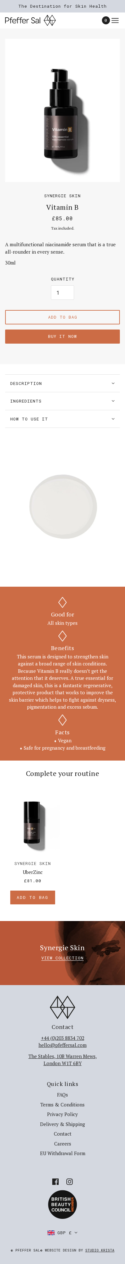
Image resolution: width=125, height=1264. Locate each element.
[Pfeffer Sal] (36, 20)
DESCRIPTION (26, 383)
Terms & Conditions (62, 1104)
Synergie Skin (62, 196)
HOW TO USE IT (29, 419)
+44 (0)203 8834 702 (62, 1038)
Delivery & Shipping (62, 1124)
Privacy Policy (62, 1114)
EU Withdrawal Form (62, 1153)
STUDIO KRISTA (99, 1250)
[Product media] (62, 504)
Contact (62, 1133)
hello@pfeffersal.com (62, 1045)
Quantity (62, 279)
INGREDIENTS (26, 401)
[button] (62, 1232)
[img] (55, 1181)
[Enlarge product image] (62, 110)
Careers (62, 1143)
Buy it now (62, 336)
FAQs (62, 1094)
